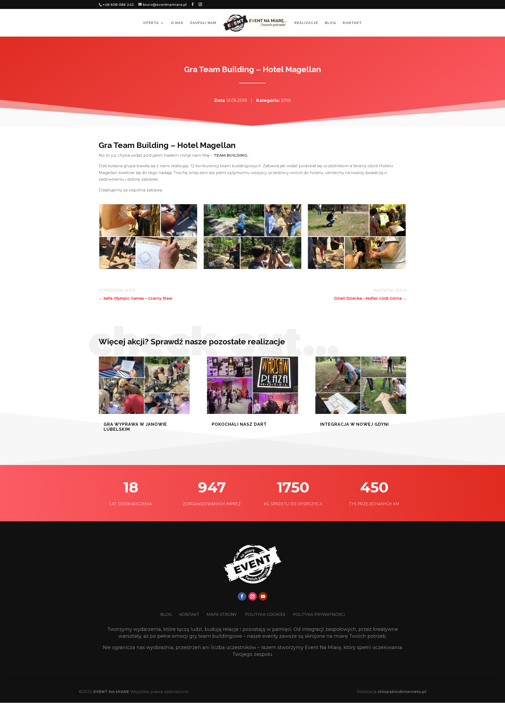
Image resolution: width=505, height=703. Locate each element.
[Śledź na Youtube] (263, 596)
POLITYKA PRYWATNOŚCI (319, 614)
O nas (177, 23)
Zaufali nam (203, 23)
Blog (330, 23)
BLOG (166, 614)
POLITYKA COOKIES (265, 614)
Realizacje (306, 23)
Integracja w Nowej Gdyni (354, 424)
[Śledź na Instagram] (252, 596)
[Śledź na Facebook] (242, 596)
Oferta (151, 23)
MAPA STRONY (221, 614)
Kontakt (352, 23)
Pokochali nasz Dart (239, 424)
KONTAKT (189, 614)
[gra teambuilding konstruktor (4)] (148, 268)
